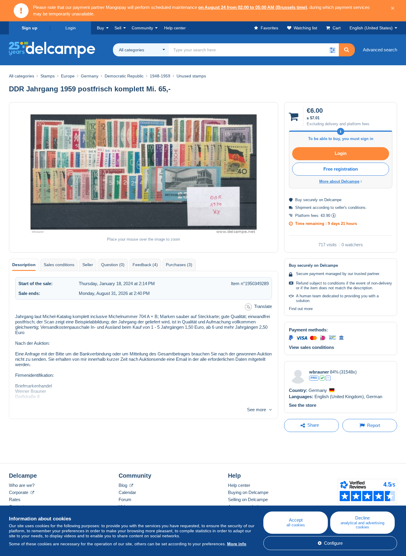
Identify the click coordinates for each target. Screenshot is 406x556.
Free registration (340, 168)
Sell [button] (117, 28)
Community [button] (142, 28)
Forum (125, 499)
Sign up (29, 28)
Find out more (301, 308)
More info (236, 543)
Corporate (19, 492)
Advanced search (380, 49)
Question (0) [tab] (113, 264)
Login (70, 28)
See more (256, 409)
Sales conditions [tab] (59, 264)
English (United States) (371, 28)
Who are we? (21, 485)
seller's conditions (350, 207)
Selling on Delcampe (248, 499)
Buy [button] (100, 28)
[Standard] (328, 378)
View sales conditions (311, 347)
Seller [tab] (87, 264)
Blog (123, 485)
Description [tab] (24, 264)
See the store (302, 405)
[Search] (346, 49)
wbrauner (319, 372)
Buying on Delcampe (248, 492)
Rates (15, 499)
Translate (263, 306)
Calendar (127, 492)
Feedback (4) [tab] (145, 264)
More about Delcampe (339, 181)
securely (310, 200)
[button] (332, 49)
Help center (239, 485)
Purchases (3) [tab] (179, 264)
